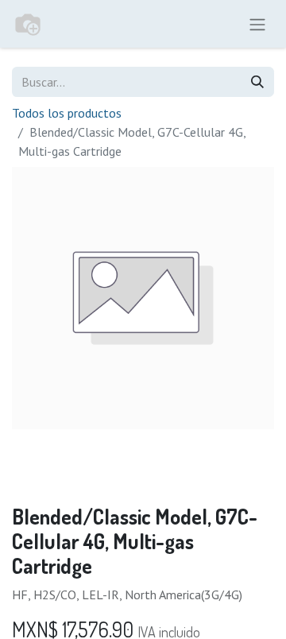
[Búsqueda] (257, 82)
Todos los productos (67, 113)
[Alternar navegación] (257, 23)
